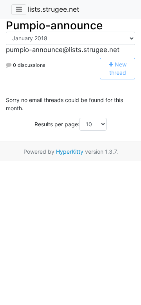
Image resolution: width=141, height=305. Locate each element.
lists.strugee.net (53, 9)
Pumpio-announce (54, 25)
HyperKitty (69, 151)
